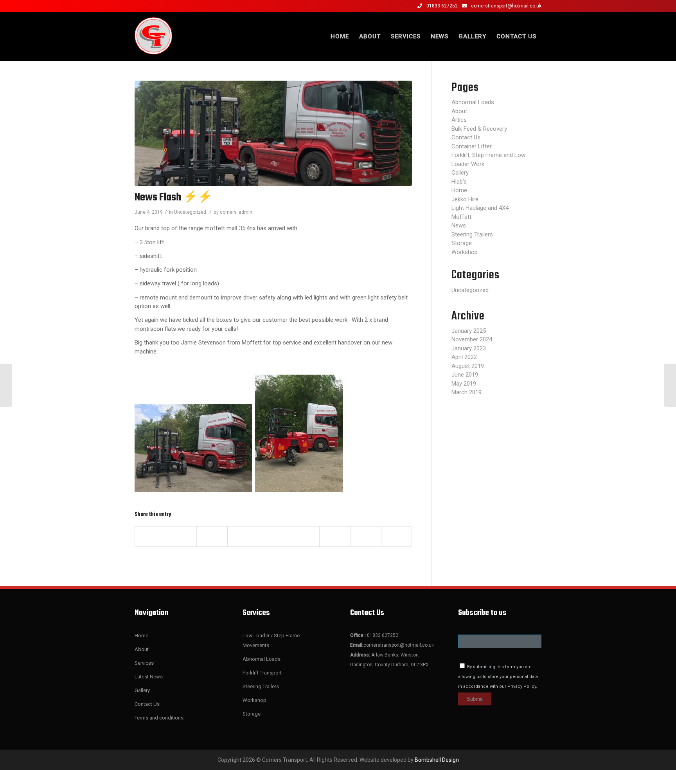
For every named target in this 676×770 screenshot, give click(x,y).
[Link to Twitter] (160, 6)
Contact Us (465, 137)
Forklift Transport (262, 673)
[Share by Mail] (396, 536)
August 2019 (467, 366)
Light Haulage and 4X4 (480, 207)
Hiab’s (459, 181)
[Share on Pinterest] (243, 536)
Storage (461, 243)
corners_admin (236, 212)
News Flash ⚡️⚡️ (173, 197)
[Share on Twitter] (181, 536)
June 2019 (464, 374)
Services (144, 663)
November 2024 (471, 339)
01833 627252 (442, 6)
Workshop (464, 252)
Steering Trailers (472, 234)
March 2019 (466, 392)
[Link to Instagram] (149, 6)
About (459, 111)
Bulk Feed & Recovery (479, 128)
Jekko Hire (464, 199)
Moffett (461, 216)
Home (459, 190)
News (458, 225)
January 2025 (468, 330)
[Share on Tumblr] (304, 536)
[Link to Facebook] (137, 6)
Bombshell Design (437, 760)
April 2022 (464, 357)
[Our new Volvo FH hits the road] (6, 385)
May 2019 (463, 383)
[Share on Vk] (335, 536)
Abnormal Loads (472, 102)
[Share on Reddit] (366, 536)
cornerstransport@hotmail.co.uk (506, 6)
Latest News (149, 677)
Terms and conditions (159, 718)
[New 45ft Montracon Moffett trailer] (670, 385)
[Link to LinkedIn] (172, 6)
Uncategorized (190, 212)
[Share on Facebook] (150, 536)
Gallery (460, 172)
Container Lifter (471, 146)
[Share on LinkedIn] (273, 536)
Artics (459, 119)
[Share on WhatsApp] (212, 536)
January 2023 (468, 348)
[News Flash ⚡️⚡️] (273, 133)
